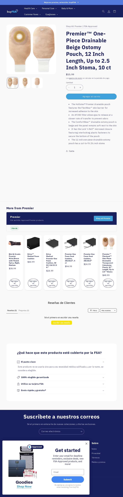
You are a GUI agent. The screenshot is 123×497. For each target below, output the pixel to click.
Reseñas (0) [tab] (12, 310)
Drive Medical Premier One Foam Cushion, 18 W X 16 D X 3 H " (51, 260)
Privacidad (96, 453)
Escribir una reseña (61, 322)
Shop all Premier (103, 218)
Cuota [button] (71, 151)
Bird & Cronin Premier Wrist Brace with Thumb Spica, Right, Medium (14, 259)
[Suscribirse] (81, 431)
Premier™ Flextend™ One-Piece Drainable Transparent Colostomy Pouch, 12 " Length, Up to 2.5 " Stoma (108, 263)
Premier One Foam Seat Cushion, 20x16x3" (89, 257)
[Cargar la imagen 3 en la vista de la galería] (37, 82)
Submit (68, 479)
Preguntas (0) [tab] (24, 310)
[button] (103, 11)
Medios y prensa (98, 462)
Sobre (94, 449)
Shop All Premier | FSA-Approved (81, 26)
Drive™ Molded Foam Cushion (33, 256)
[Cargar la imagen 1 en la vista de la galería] (12, 82)
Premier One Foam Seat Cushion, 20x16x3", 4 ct (70, 258)
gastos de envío (75, 78)
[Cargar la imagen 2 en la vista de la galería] (24, 82)
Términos (96, 458)
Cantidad (69, 82)
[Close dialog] (86, 444)
